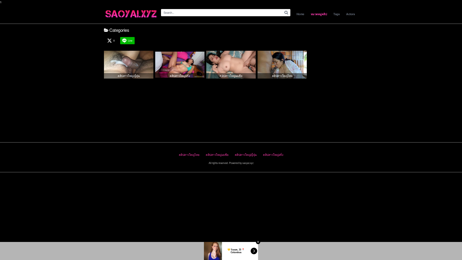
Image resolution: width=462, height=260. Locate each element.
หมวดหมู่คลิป (319, 14)
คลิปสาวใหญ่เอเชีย (217, 155)
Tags (336, 14)
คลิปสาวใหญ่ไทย (189, 155)
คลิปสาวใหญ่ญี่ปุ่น (246, 155)
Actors (350, 14)
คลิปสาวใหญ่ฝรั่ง (273, 155)
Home (300, 14)
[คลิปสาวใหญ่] (131, 14)
